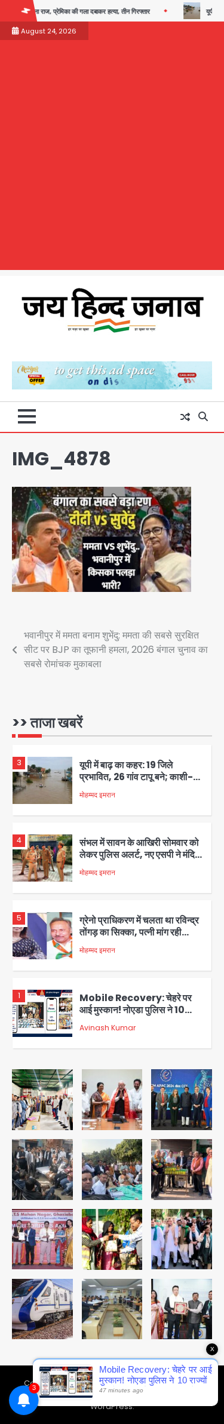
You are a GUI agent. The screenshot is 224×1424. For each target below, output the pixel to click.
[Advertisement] (112, 158)
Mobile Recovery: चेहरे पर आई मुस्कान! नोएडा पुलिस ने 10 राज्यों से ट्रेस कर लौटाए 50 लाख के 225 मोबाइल (140, 1016)
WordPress (111, 1406)
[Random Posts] (185, 417)
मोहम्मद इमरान (97, 795)
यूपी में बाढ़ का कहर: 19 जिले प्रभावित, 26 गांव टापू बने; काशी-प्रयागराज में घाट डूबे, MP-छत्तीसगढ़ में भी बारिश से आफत (136, 783)
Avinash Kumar (107, 1028)
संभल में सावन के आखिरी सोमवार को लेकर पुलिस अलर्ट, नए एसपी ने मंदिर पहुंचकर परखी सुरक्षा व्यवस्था (139, 855)
